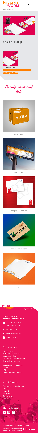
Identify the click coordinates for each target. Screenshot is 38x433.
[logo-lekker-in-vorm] (16, 4)
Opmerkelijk (7, 396)
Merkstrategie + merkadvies (13, 365)
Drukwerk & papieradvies (12, 361)
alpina (5, 70)
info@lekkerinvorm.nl (14, 333)
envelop (28, 70)
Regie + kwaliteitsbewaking (12, 373)
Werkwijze (6, 391)
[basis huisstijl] (19, 25)
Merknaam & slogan (10, 356)
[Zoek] (27, 4)
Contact (6, 398)
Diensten (6, 389)
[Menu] (32, 4)
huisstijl (5, 72)
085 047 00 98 (11, 329)
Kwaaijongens (6, 428)
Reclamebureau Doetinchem (13, 386)
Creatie (5, 368)
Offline (5, 370)
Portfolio (6, 393)
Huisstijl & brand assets (11, 353)
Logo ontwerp (8, 351)
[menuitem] (27, 4)
